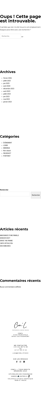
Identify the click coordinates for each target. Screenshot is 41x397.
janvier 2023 (7, 102)
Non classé (7, 151)
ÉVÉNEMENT (7, 143)
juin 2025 (6, 83)
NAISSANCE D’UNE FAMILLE (9, 235)
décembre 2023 (8, 88)
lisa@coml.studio (20, 353)
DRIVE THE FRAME (6, 241)
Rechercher (4, 190)
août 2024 (6, 86)
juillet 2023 (7, 94)
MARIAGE (6, 148)
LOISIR (5, 145)
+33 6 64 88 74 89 (20, 347)
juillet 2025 (7, 81)
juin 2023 (6, 96)
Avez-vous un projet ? (28, 3)
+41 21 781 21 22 (20, 350)
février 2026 (7, 78)
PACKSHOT (7, 153)
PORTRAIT (7, 156)
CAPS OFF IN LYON (6, 243)
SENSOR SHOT (5, 238)
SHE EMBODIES (5, 246)
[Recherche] (22, 36)
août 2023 (6, 91)
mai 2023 (6, 99)
